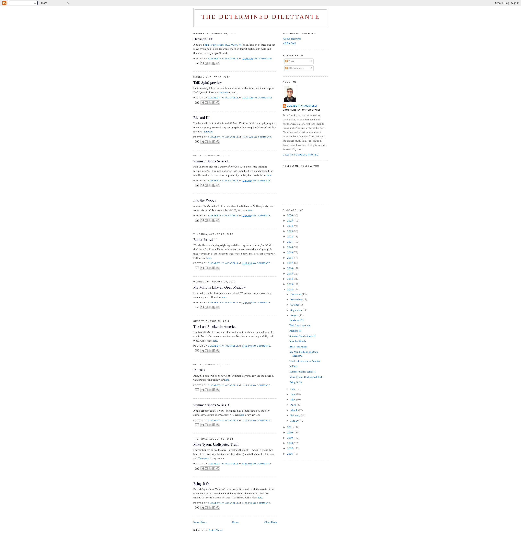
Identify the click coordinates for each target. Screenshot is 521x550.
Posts (291, 61)
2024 (290, 226)
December (296, 294)
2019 (290, 252)
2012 (290, 289)
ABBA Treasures (292, 38)
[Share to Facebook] (214, 63)
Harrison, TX (203, 38)
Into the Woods (204, 200)
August (294, 315)
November (296, 299)
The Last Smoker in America (214, 326)
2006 (290, 453)
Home (235, 522)
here (269, 175)
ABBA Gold (289, 43)
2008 (290, 443)
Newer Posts (200, 522)
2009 (290, 438)
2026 (290, 215)
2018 (290, 257)
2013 (290, 284)
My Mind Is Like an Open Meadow (219, 287)
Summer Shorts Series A (211, 404)
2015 (290, 273)
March (294, 410)
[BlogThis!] (206, 63)
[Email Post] (196, 63)
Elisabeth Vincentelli (302, 106)
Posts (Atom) (215, 530)
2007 (290, 448)
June (293, 394)
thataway (207, 131)
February (295, 415)
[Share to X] (210, 63)
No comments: (263, 58)
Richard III (201, 117)
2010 (290, 432)
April (293, 405)
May (293, 399)
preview (223, 92)
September (296, 310)
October (295, 304)
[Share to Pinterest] (218, 63)
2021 (290, 242)
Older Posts (270, 522)
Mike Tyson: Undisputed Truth (216, 444)
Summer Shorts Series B (211, 161)
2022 (290, 236)
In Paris (199, 369)
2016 (290, 268)
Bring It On (201, 483)
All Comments (296, 68)
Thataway (203, 458)
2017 (290, 263)
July (293, 389)
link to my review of (223, 44)
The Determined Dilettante (260, 17)
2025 (290, 220)
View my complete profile (300, 155)
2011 (290, 427)
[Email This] (202, 63)
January (295, 420)
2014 (290, 279)
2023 (290, 231)
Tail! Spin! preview (207, 82)
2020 (290, 247)
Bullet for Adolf (205, 239)
